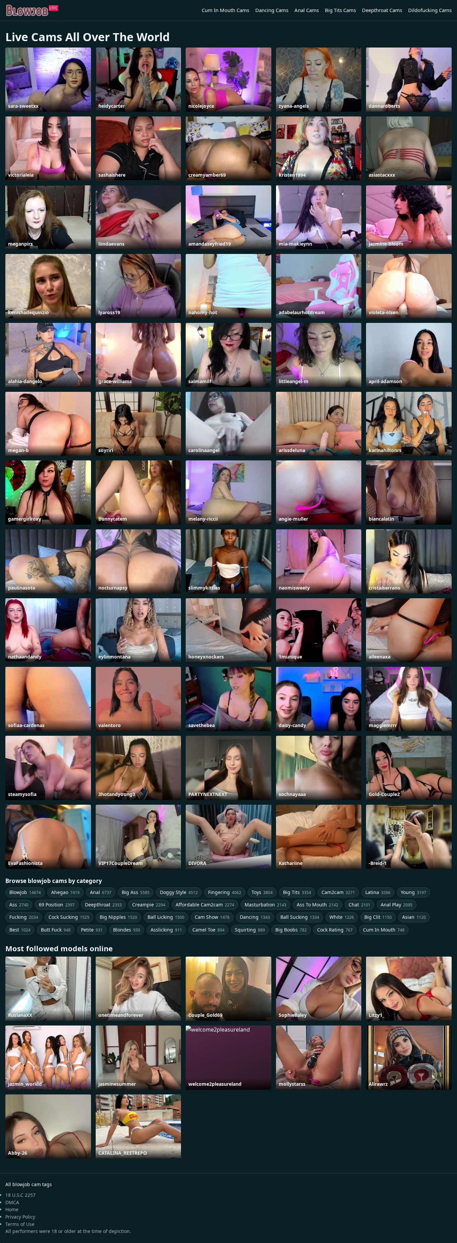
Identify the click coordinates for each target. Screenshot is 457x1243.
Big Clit (378, 917)
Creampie (148, 904)
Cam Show (212, 917)
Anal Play (397, 904)
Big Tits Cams (340, 10)
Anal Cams (306, 10)
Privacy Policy (20, 1217)
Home (11, 1209)
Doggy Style (179, 892)
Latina (377, 892)
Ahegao (65, 892)
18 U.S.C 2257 (20, 1195)
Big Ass (136, 892)
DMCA (12, 1202)
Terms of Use (19, 1224)
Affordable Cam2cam (205, 904)
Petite (92, 929)
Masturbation (265, 904)
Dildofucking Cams (430, 10)
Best (19, 929)
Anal (100, 892)
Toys (262, 892)
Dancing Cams (271, 10)
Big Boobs (291, 929)
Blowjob (25, 892)
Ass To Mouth (317, 904)
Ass (18, 904)
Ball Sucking (299, 917)
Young (413, 892)
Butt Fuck (56, 929)
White (342, 917)
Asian (414, 917)
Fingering (224, 892)
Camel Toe (208, 929)
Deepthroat (103, 904)
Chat (359, 904)
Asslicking (166, 929)
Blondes (126, 929)
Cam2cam (338, 892)
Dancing (255, 917)
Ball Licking (166, 917)
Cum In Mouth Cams (225, 10)
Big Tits (297, 892)
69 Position (57, 904)
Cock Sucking (69, 917)
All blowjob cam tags (28, 1184)
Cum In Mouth (383, 929)
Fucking (23, 917)
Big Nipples (118, 917)
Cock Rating (335, 929)
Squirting (250, 929)
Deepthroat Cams (382, 10)
